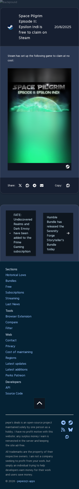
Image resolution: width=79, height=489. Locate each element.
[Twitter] (20, 185)
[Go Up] (39, 403)
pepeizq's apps (26, 481)
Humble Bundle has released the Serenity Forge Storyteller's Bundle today (55, 233)
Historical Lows (16, 275)
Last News (13, 304)
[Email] (42, 185)
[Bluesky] (70, 429)
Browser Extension (18, 316)
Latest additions (17, 369)
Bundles (11, 281)
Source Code (14, 393)
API (8, 387)
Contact (11, 340)
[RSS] (63, 429)
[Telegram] (34, 185)
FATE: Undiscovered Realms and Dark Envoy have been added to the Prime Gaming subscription (23, 233)
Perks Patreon (15, 375)
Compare (12, 322)
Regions (11, 358)
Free (9, 286)
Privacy (10, 346)
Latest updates (16, 363)
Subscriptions (15, 292)
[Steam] (70, 422)
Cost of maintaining (19, 352)
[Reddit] (27, 185)
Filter (9, 328)
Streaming (12, 298)
